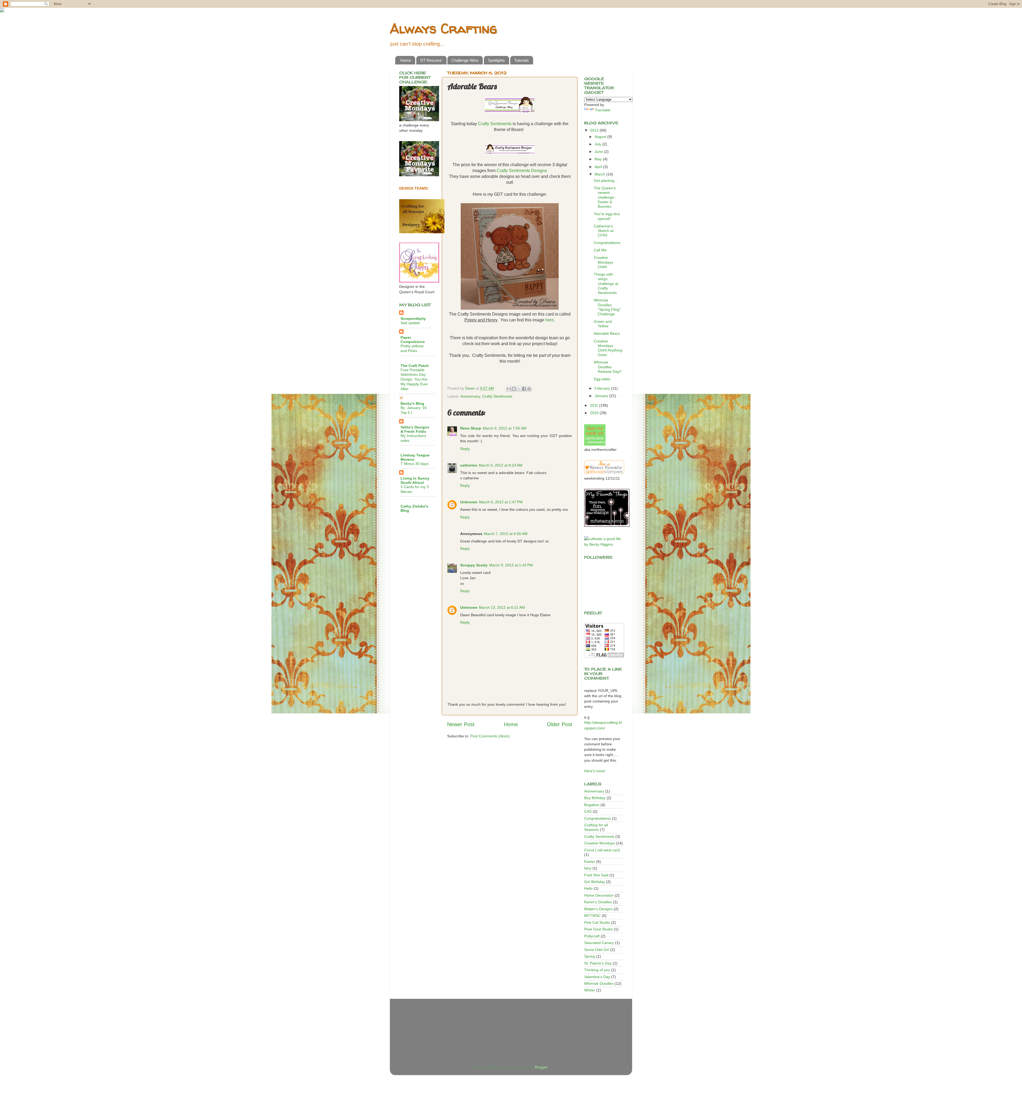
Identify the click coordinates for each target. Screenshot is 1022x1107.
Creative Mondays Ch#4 (603, 262)
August (601, 136)
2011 (594, 405)
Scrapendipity (413, 318)
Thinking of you (597, 970)
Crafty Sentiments (495, 123)
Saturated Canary (599, 943)
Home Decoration (599, 895)
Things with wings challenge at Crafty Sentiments (606, 283)
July (598, 144)
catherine (468, 465)
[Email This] (509, 388)
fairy (587, 868)
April (599, 167)
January (602, 396)
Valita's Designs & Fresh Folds (415, 429)
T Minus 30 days (414, 464)
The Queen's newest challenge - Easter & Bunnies (605, 197)
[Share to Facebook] (524, 388)
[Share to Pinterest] (529, 388)
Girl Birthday (594, 882)
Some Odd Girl (596, 949)
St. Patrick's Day (598, 963)
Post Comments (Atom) (490, 736)
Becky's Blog (412, 403)
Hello (588, 888)
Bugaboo (591, 805)
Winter (589, 990)
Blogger (541, 1067)
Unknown (468, 502)
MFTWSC (592, 915)
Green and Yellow (603, 323)
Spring (589, 956)
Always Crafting (443, 28)
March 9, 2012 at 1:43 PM (511, 565)
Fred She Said (596, 875)
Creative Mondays (599, 843)
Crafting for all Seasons (596, 827)
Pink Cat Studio (597, 922)
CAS (588, 811)
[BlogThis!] (514, 388)
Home (405, 60)
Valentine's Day (597, 977)
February (603, 388)
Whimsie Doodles (598, 983)
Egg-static (602, 379)
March (600, 174)
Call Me (600, 250)
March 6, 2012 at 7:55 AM (504, 428)
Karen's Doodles (598, 902)
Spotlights (496, 60)
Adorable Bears (607, 333)
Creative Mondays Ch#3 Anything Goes (608, 348)
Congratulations (607, 242)
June (599, 151)
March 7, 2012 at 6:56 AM (506, 534)
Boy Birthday (594, 798)
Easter (589, 861)
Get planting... (605, 180)
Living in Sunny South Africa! (415, 480)
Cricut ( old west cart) (602, 850)
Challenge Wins (465, 60)
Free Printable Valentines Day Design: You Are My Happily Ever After (414, 379)
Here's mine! (594, 771)
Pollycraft (592, 936)
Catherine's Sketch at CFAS (603, 231)
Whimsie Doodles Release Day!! (607, 367)
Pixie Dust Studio (598, 929)
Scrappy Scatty (474, 565)
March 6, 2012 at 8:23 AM (500, 465)
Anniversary (470, 396)
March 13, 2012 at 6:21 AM (502, 607)
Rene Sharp (470, 428)
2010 (595, 413)
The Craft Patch (415, 365)
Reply (465, 449)
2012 (595, 130)
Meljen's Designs (598, 909)
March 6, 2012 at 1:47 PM (501, 502)
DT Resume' (431, 60)
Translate (603, 110)
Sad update (410, 323)
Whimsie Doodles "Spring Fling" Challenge (607, 307)
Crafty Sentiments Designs (522, 170)
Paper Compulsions (413, 339)
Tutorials (521, 60)
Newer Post (461, 724)
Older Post (559, 724)
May (599, 159)
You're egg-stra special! (607, 216)
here (549, 320)
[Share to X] (519, 388)
